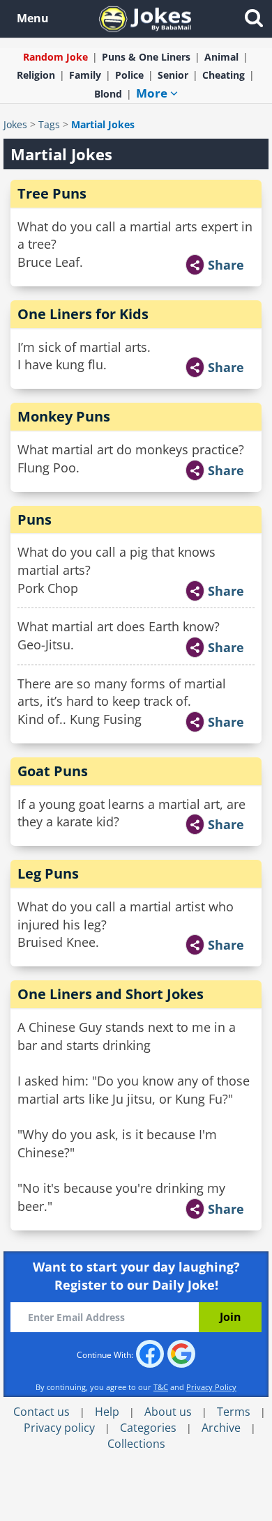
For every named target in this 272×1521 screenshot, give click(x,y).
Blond (108, 93)
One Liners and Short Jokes (110, 994)
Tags (49, 124)
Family (85, 75)
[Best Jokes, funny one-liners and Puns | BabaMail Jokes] (145, 17)
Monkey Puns (63, 416)
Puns (34, 519)
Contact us (41, 1411)
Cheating (223, 75)
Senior (173, 75)
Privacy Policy (211, 1387)
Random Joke (55, 56)
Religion (36, 75)
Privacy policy (59, 1427)
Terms (233, 1411)
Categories (148, 1427)
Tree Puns (51, 193)
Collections (136, 1443)
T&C (160, 1387)
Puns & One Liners (146, 56)
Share (226, 264)
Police (129, 75)
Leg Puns (48, 873)
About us (168, 1411)
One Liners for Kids (83, 313)
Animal (221, 56)
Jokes (15, 124)
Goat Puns (52, 771)
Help (107, 1411)
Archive (221, 1427)
